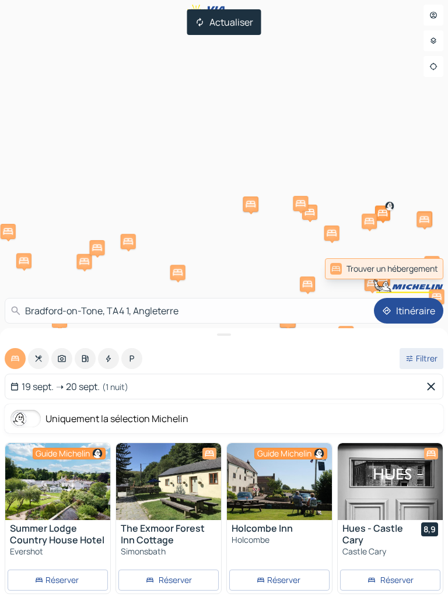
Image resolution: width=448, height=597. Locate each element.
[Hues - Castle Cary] (390, 481)
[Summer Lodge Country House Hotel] (57, 481)
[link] (417, 268)
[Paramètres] (433, 40)
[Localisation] (433, 66)
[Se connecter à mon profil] (433, 15)
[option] (15, 358)
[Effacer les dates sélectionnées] (433, 386)
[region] (57, 481)
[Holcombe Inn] (279, 481)
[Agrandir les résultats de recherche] (224, 334)
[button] (24, 260)
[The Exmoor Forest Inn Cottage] (168, 481)
